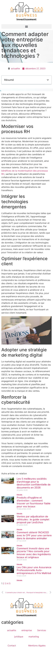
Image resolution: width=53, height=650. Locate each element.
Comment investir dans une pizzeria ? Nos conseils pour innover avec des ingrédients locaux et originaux (34, 553)
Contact (12, 645)
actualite (15, 68)
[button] (26, 26)
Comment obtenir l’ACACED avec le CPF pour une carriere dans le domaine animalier (34, 535)
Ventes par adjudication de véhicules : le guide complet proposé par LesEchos (33, 519)
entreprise (26, 630)
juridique (18, 636)
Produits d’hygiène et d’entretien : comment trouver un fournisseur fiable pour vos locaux (33, 502)
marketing (34, 636)
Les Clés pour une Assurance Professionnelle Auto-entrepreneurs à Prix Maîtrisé (34, 570)
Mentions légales (37, 645)
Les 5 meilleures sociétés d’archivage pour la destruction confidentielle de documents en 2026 (34, 483)
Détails (19, 495)
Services (41, 630)
